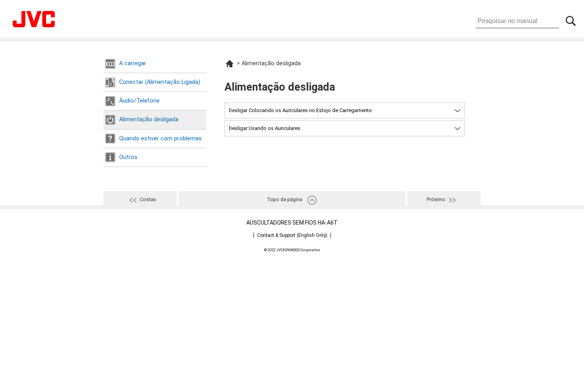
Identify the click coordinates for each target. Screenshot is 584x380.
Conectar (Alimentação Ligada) (159, 82)
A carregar (132, 63)
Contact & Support (292, 235)
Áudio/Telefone (139, 100)
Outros (128, 157)
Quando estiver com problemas (160, 138)
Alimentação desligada (148, 119)
